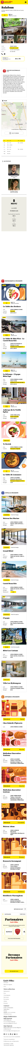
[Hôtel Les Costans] (14, 643)
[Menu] (25, 2)
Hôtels (5, 1001)
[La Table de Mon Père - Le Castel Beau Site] (14, 333)
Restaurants (7, 991)
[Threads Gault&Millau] (17, 1034)
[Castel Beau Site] (14, 577)
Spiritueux (6, 997)
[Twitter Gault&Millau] (8, 1034)
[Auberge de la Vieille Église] (14, 403)
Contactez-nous (7, 1014)
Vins (5, 993)
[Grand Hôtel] (14, 544)
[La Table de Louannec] (14, 468)
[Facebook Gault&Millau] (4, 1034)
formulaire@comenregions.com (12, 1030)
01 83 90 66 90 (7, 1029)
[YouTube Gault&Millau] (15, 1034)
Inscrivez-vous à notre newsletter (12, 1036)
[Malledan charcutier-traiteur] (14, 784)
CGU (5, 986)
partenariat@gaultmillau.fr (10, 1023)
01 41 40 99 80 (11, 1012)
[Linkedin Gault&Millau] (10, 1034)
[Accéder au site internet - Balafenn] (5, 54)
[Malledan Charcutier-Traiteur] (14, 747)
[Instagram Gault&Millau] (6, 1034)
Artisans (6, 1003)
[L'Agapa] (14, 611)
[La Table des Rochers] (14, 299)
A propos (6, 982)
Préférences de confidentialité (11, 1041)
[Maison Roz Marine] (14, 511)
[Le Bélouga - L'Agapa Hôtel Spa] (14, 369)
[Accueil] (8, 1)
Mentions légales (8, 984)
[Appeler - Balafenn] (2, 54)
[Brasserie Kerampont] (14, 854)
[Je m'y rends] (14, 117)
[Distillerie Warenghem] (14, 888)
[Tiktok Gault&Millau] (12, 1034)
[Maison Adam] (14, 820)
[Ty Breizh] (14, 436)
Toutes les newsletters (9, 1039)
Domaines (6, 999)
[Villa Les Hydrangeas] (14, 676)
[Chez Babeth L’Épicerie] (14, 714)
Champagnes (7, 995)
